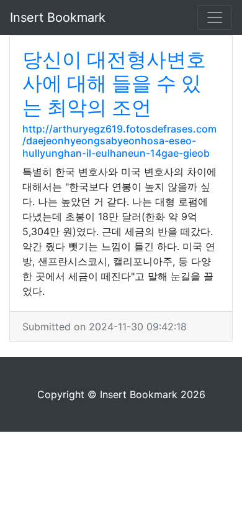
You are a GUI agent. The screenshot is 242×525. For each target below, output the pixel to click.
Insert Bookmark (57, 17)
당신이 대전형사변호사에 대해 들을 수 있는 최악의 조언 (114, 83)
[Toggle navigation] (214, 17)
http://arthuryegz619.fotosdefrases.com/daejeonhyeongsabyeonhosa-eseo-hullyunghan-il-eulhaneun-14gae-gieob (119, 141)
